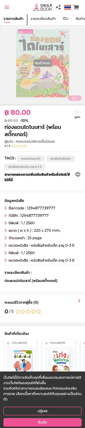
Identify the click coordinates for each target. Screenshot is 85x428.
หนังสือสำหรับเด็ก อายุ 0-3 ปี (25, 166)
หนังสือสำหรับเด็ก (60, 158)
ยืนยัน (42, 422)
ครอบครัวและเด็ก (31, 158)
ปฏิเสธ (42, 411)
